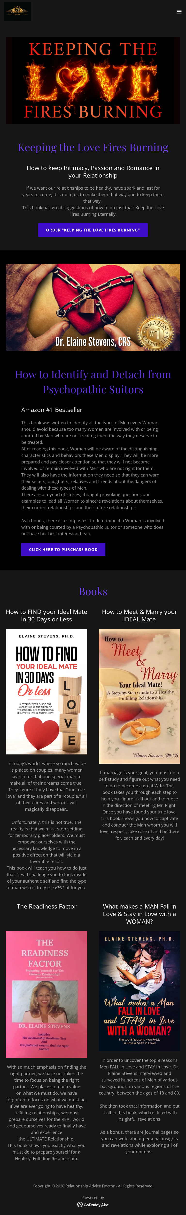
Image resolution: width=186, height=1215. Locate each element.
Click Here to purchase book (63, 549)
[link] (17, 11)
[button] (179, 11)
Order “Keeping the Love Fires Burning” (93, 230)
